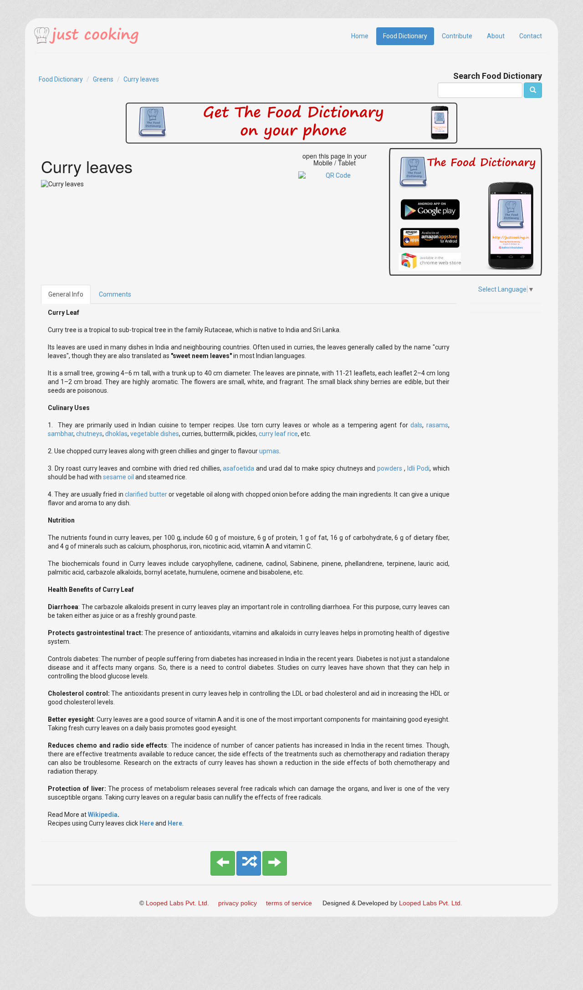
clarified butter (146, 494)
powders (390, 468)
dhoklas (116, 433)
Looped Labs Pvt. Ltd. (177, 903)
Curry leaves (141, 79)
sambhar (60, 433)
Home (359, 36)
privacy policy (237, 903)
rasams (437, 425)
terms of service (289, 903)
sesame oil (118, 477)
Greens (103, 79)
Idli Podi (417, 468)
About (496, 36)
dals (416, 425)
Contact (530, 36)
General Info (65, 294)
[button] (222, 863)
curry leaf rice (278, 433)
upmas (269, 451)
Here (147, 823)
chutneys (89, 433)
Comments (115, 294)
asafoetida (239, 468)
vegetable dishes (154, 433)
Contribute (457, 36)
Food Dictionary (405, 36)
